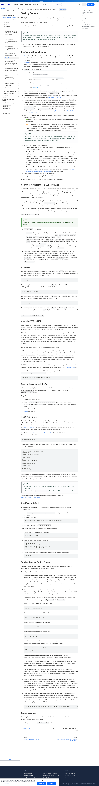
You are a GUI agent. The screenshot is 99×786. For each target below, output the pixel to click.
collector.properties (69, 367)
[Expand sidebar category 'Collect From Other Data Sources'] (18, 100)
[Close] (97, 1)
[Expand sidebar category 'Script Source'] (18, 86)
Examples (84, 15)
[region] (29, 782)
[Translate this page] (79, 4)
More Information (5, 783)
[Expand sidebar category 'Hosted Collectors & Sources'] (18, 91)
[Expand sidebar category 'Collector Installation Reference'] (18, 88)
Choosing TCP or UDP (54, 97)
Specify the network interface (88, 20)
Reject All (41, 783)
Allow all (51, 783)
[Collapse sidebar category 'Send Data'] (18, 9)
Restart (26, 411)
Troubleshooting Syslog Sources (88, 26)
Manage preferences (46, 780)
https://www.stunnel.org (29, 427)
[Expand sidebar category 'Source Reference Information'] (18, 105)
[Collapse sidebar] (10, 759)
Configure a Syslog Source (87, 10)
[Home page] (22, 9)
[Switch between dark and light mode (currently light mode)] (96, 4)
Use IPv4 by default (86, 24)
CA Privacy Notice (74, 783)
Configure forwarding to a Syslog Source (87, 13)
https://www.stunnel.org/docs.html (31, 497)
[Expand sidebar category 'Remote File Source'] (18, 83)
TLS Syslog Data (85, 22)
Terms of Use (64, 783)
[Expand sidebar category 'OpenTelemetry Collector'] (18, 15)
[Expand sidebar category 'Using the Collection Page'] (18, 103)
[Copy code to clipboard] (76, 280)
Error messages (85, 28)
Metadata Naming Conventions (53, 111)
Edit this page (27, 728)
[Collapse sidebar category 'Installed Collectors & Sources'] (18, 18)
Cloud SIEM (35, 136)
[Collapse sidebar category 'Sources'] (18, 29)
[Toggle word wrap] (73, 706)
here (65, 594)
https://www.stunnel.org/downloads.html (41, 433)
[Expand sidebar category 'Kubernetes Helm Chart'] (18, 94)
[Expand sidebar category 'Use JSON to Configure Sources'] (18, 96)
